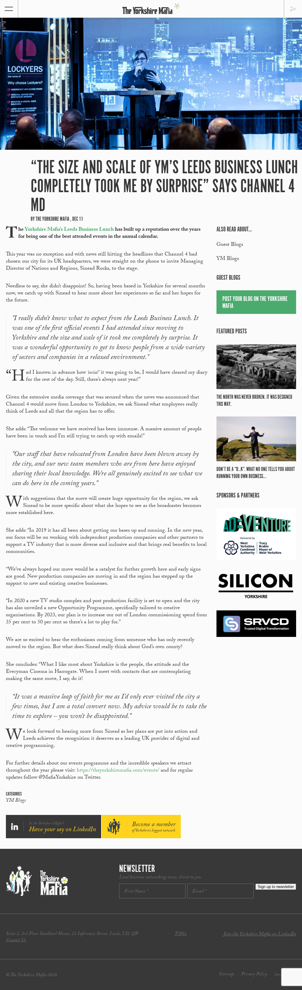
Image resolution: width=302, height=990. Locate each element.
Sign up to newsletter (276, 886)
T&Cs (181, 934)
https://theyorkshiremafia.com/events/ (118, 770)
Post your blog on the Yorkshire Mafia (255, 302)
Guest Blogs (229, 245)
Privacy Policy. (254, 975)
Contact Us (16, 941)
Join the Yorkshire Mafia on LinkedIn (259, 934)
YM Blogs (16, 801)
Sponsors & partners (238, 495)
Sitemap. (227, 975)
